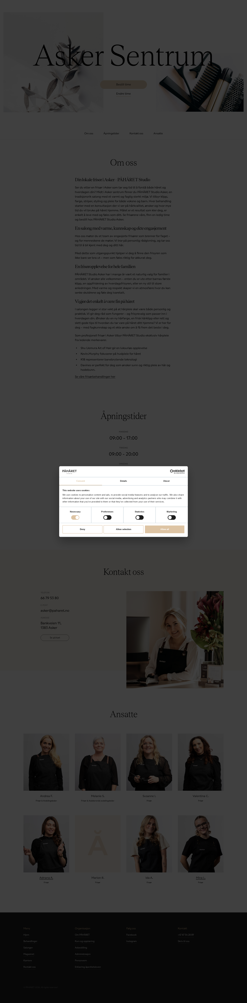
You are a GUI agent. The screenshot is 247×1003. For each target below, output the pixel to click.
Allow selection (123, 529)
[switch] (107, 517)
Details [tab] (123, 481)
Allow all (164, 529)
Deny (82, 529)
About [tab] (166, 481)
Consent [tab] (80, 481)
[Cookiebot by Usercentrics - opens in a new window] (172, 471)
